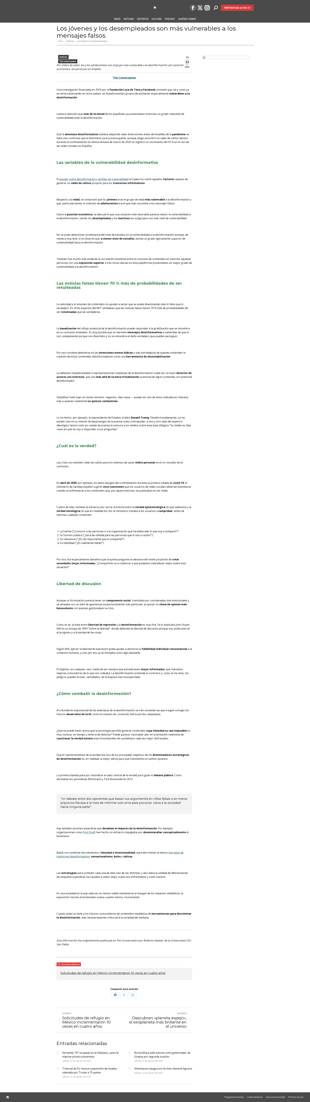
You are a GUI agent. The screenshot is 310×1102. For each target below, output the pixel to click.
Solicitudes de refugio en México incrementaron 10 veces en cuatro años (113, 973)
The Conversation (68, 61)
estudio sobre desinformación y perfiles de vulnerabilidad (94, 179)
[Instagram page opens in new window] (207, 8)
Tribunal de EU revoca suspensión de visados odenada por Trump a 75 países (89, 1070)
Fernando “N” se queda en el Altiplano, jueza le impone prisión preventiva (90, 1054)
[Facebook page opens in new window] (193, 8)
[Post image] (58, 1053)
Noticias (63, 57)
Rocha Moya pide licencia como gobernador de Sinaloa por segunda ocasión (162, 1054)
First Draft (89, 832)
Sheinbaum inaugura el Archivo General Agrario (163, 1068)
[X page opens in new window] (200, 8)
